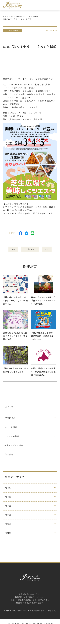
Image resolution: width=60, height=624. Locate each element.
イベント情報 (32, 16)
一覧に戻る (30, 249)
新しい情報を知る (18, 16)
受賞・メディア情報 (14, 445)
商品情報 (9, 454)
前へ (13, 249)
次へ (46, 249)
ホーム (5, 16)
